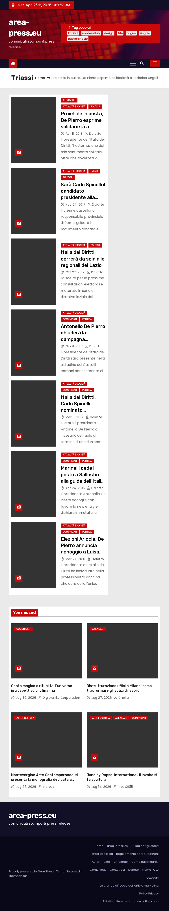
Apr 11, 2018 (75, 133)
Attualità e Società (74, 106)
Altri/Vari (69, 100)
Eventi (94, 171)
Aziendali (97, 629)
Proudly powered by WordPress (32, 871)
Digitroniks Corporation (61, 697)
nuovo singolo (78, 39)
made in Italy (91, 33)
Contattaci (117, 870)
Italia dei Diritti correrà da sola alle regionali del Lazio (83, 258)
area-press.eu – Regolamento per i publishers (125, 854)
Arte (120, 33)
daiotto (94, 133)
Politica (95, 106)
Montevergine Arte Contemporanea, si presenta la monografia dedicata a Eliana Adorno (44, 779)
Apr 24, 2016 (76, 488)
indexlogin (151, 878)
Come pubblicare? (145, 862)
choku (123, 697)
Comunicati (70, 319)
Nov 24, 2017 (76, 204)
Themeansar (18, 876)
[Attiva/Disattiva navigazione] (133, 63)
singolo (145, 33)
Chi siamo (121, 862)
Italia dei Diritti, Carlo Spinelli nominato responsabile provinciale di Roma (83, 410)
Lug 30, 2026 (26, 697)
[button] (143, 63)
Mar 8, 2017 (75, 417)
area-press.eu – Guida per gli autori (133, 846)
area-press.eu (32, 815)
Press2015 (125, 786)
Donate (133, 870)
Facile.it (73, 33)
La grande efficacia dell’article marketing (129, 885)
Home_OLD (150, 870)
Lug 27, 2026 (102, 697)
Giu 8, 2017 (75, 346)
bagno (131, 33)
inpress (48, 786)
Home (40, 77)
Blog (107, 862)
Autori (96, 862)
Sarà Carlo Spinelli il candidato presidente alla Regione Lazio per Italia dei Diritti (83, 197)
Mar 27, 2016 (76, 559)
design (109, 33)
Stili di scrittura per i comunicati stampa (131, 901)
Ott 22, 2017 (76, 272)
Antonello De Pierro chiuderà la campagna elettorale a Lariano (83, 339)
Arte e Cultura (25, 718)
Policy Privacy (149, 893)
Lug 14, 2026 (102, 786)
